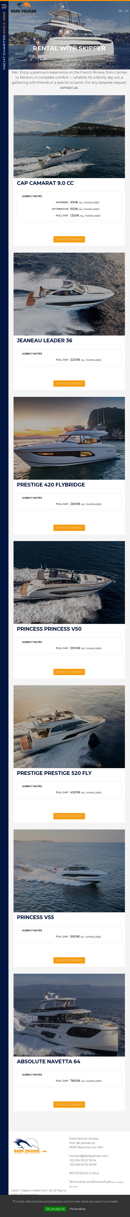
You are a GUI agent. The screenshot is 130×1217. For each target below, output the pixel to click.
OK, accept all (55, 1209)
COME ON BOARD (69, 239)
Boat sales (73, 1186)
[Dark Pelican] (23, 8)
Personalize (77, 1209)
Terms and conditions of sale (90, 1181)
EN (120, 11)
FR (126, 11)
